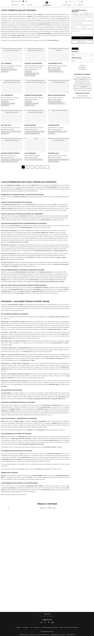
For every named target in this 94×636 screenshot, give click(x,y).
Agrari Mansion (54, 281)
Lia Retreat (10, 377)
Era (35, 232)
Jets (74, 4)
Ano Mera (58, 257)
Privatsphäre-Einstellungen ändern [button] (49, 627)
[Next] (21, 54)
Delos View (48, 250)
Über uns (80, 4)
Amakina (30, 398)
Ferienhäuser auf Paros (50, 447)
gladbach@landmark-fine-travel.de (83, 97)
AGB (31, 627)
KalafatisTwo (15, 266)
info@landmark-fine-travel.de (57, 634)
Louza (7, 461)
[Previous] (2, 54)
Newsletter (36, 627)
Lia (61, 264)
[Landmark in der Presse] (27, 512)
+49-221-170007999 (83, 96)
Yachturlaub (41, 430)
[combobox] (74, 2)
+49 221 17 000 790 (17, 1)
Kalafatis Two (4, 369)
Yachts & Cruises (67, 4)
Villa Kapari (4, 386)
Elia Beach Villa (50, 358)
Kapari (37, 281)
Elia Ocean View (25, 360)
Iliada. (33, 360)
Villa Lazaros (27, 351)
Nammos (38, 232)
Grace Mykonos (37, 289)
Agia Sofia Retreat (58, 250)
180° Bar (40, 469)
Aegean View (44, 232)
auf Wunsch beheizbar (51, 187)
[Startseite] (47, 3)
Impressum (18, 627)
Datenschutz (26, 627)
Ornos (2, 336)
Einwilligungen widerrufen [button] (47, 631)
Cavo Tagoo (21, 293)
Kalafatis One (7, 266)
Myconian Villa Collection (38, 291)
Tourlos (66, 343)
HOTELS (22, 4)
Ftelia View (32, 257)
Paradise (50, 329)
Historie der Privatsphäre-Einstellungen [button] (69, 627)
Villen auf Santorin (53, 40)
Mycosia (26, 242)
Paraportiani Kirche (43, 409)
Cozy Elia (59, 358)
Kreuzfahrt (29, 430)
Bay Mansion (65, 264)
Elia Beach (57, 264)
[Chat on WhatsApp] (25, 1)
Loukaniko (19, 459)
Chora (28, 230)
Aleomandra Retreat (6, 338)
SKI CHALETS (29, 4)
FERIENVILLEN (14, 4)
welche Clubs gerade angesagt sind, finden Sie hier (31, 444)
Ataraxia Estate (13, 242)
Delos (51, 232)
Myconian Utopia (24, 291)
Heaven (20, 242)
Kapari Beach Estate (40, 250)
